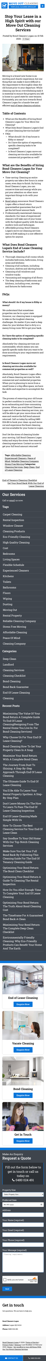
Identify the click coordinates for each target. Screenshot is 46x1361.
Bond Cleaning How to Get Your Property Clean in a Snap (22, 748)
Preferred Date (9, 1200)
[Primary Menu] (42, 6)
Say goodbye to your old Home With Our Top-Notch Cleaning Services (22, 842)
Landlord (8, 664)
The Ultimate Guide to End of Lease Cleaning (21, 783)
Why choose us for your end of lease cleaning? (22, 739)
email (12, 500)
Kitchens (8, 576)
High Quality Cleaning (16, 542)
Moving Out (10, 610)
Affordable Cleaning (21, 455)
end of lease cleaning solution (25, 105)
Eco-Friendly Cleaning (16, 536)
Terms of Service (32, 1342)
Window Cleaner (13, 525)
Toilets (7, 581)
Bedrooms (9, 553)
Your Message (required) (14, 1250)
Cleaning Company (14, 643)
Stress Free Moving (14, 464)
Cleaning (8, 698)
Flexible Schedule (13, 565)
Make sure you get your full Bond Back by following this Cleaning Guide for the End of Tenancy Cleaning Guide (21, 856)
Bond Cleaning (11, 681)
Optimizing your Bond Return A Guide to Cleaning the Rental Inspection (22, 880)
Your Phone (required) (13, 1240)
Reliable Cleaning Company (24, 461)
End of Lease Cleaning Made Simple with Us (20, 818)
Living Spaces (11, 559)
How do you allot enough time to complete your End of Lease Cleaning (22, 893)
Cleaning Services (14, 467)
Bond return (11, 201)
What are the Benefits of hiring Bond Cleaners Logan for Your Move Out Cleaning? (23, 121)
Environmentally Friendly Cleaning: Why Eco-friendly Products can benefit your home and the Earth (22, 943)
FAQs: (8, 133)
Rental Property (12, 615)
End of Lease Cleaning (22, 468)
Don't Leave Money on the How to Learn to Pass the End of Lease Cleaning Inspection (22, 807)
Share (27, 39)
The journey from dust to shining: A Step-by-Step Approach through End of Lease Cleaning (22, 770)
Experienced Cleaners (16, 458)
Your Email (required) (13, 1230)
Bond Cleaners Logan (10, 1342)
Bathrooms (9, 587)
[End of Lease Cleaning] (19, 7)
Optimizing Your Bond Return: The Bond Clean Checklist (21, 869)
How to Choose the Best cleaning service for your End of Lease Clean (23, 829)
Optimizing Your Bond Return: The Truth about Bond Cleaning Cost (22, 906)
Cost (5, 548)
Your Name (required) (13, 1220)
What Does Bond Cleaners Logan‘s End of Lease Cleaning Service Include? (24, 129)
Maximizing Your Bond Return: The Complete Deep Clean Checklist (21, 928)
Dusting (7, 604)
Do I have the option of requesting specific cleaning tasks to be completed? (25, 145)
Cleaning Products (14, 531)
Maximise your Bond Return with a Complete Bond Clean (20, 757)
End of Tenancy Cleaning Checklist (19, 480)
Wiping (7, 598)
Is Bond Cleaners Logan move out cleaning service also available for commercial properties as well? (25, 154)
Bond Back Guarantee (16, 687)
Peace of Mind (11, 638)
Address (6, 1210)
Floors (6, 593)
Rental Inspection (13, 520)
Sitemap (18, 1345)
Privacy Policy (7, 1345)
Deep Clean (29, 467)
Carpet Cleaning (12, 514)
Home (9, 1347)
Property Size (9, 1189)
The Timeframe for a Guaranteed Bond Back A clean (23, 917)
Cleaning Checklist (14, 675)
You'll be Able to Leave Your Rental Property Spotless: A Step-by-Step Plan (23, 794)
